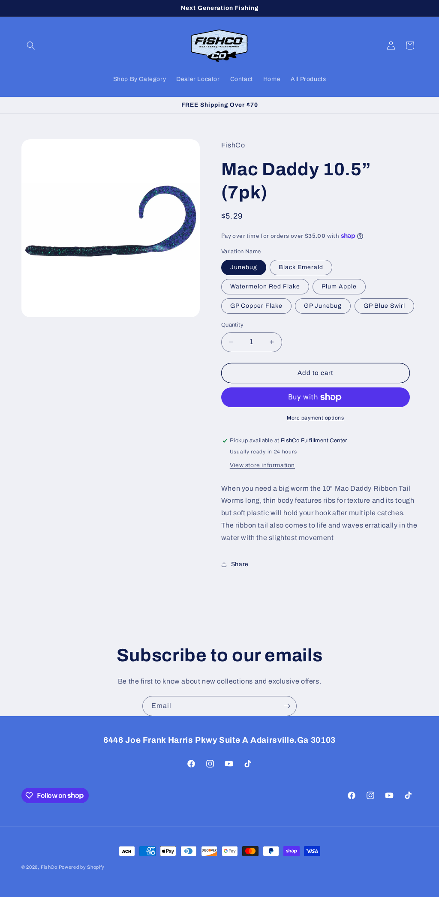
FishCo (50, 867)
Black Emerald (301, 267)
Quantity (232, 325)
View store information (262, 465)
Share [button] (240, 564)
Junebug (243, 267)
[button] (30, 45)
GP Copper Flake (256, 306)
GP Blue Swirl (384, 306)
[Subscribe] (286, 706)
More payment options (315, 418)
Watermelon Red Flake (265, 286)
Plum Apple (339, 286)
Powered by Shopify (82, 867)
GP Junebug (323, 306)
